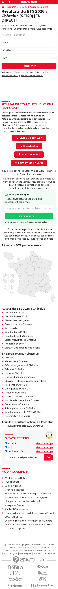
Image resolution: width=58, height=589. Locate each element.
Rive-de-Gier (43, 72)
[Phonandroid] (43, 585)
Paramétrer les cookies (34, 551)
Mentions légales (10, 553)
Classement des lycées (17, 320)
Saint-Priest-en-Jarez (32, 75)
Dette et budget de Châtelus (20, 377)
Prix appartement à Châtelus (20, 408)
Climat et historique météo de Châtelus (25, 381)
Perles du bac (12, 328)
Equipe (26, 545)
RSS (34, 548)
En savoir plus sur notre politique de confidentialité (26, 222)
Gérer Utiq (49, 551)
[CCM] (43, 567)
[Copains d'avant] (15, 579)
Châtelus (9, 357)
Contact (12, 548)
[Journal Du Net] (15, 573)
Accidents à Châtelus (16, 384)
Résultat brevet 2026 (16, 316)
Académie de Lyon (39, 7)
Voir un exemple (45, 443)
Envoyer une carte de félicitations (22, 347)
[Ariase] (15, 585)
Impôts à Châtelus (14, 373)
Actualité (11, 443)
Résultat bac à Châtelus (17, 332)
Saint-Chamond (10, 75)
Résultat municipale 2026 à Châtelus (24, 412)
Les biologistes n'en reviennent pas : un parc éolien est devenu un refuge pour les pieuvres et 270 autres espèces (30, 524)
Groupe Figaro (25, 553)
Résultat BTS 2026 (17, 7)
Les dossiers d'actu (16, 451)
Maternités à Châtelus (16, 361)
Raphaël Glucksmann (16, 509)
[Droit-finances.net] (43, 573)
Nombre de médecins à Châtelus (22, 400)
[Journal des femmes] (15, 567)
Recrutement (43, 548)
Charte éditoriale (38, 545)
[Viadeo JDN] (43, 579)
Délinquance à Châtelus (17, 388)
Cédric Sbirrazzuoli (14, 489)
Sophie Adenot (13, 486)
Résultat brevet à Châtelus (18, 336)
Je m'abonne (27, 216)
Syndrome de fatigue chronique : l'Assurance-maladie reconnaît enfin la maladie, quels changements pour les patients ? (28, 497)
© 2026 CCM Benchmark (44, 553)
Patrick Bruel (12, 482)
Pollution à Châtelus (15, 392)
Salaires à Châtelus (14, 369)
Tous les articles (24, 548)
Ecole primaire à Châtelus (18, 324)
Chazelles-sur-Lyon (24, 72)
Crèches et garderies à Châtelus (21, 365)
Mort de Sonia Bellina (16, 478)
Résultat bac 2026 (14, 312)
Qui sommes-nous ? (12, 545)
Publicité (50, 545)
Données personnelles (13, 551)
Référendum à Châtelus (17, 416)
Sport (10, 447)
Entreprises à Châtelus (17, 404)
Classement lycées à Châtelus (20, 339)
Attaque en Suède (14, 505)
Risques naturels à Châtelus (19, 396)
